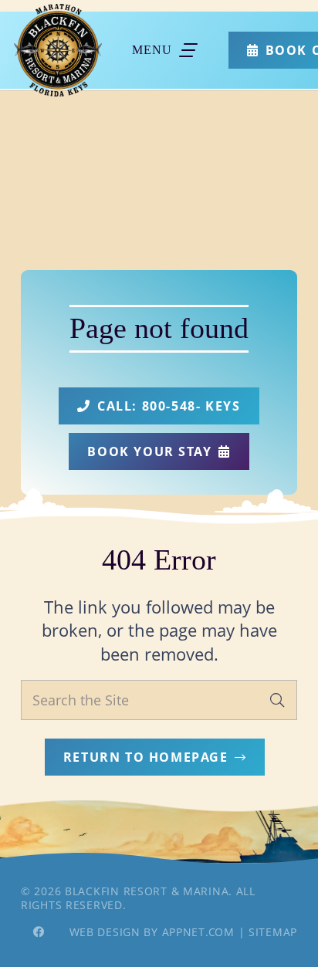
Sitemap (273, 932)
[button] (165, 50)
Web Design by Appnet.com (152, 932)
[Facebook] (38, 932)
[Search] (277, 700)
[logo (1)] (58, 50)
